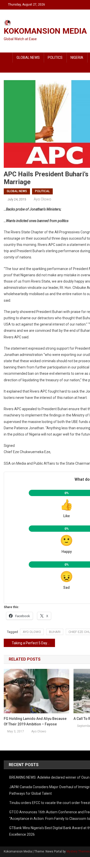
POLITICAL (42, 191)
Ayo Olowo (42, 199)
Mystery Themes (78, 851)
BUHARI (54, 632)
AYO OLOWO (32, 632)
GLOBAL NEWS (28, 58)
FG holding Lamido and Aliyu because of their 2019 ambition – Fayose (35, 721)
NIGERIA (76, 58)
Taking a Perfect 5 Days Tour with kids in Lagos (33, 643)
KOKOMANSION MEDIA (45, 31)
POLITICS (55, 58)
